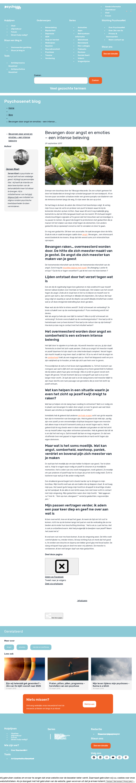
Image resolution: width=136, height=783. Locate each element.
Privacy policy (128, 781)
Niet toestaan (118, 781)
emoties (22, 647)
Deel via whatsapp (54, 584)
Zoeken (37, 75)
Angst (9, 647)
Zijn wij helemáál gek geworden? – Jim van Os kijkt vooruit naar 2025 (23, 684)
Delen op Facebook (54, 577)
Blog (10, 115)
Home (11, 108)
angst (84, 235)
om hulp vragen (85, 416)
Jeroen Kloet (12, 169)
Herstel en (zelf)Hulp (41, 647)
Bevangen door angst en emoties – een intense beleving (20, 137)
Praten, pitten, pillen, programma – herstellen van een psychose (67, 684)
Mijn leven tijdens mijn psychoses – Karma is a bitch (111, 684)
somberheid (53, 358)
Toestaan (109, 781)
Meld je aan (89, 704)
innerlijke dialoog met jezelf (74, 268)
